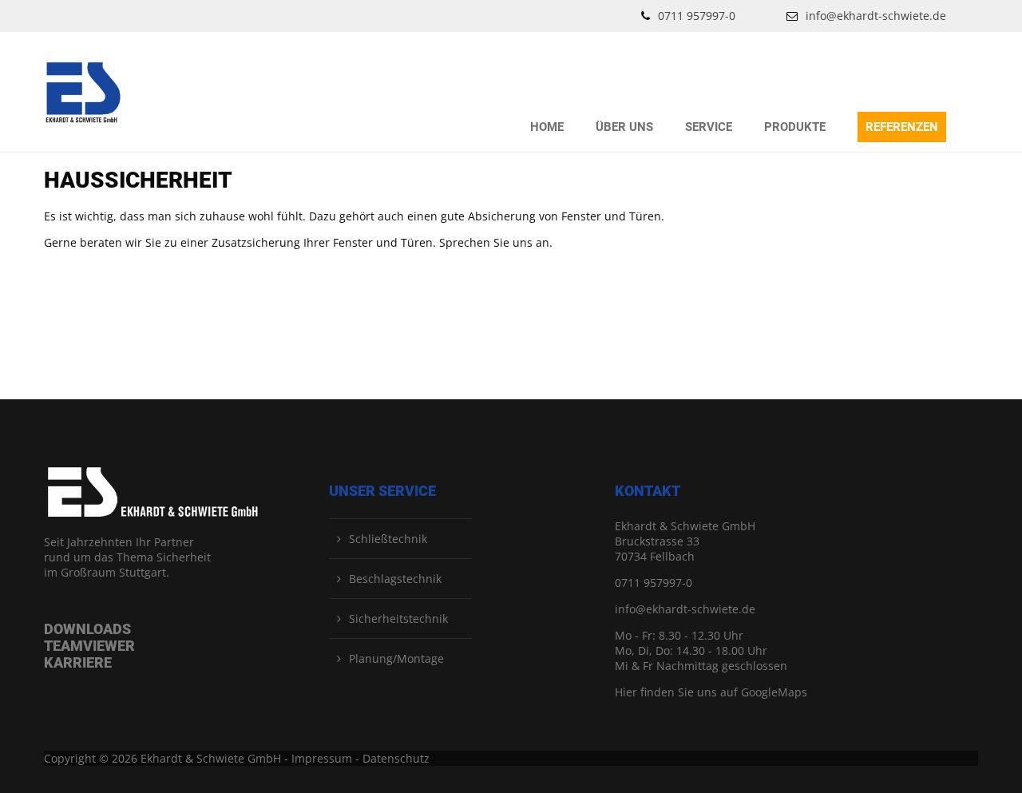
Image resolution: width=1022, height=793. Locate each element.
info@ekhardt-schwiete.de (876, 15)
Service (708, 127)
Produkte (795, 127)
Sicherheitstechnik (398, 618)
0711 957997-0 (696, 15)
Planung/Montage (396, 658)
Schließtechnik (388, 538)
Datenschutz (396, 758)
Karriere (78, 662)
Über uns (624, 127)
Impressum (321, 758)
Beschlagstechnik (395, 578)
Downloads (87, 629)
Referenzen (902, 127)
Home (547, 127)
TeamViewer (89, 645)
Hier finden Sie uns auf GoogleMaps (711, 692)
